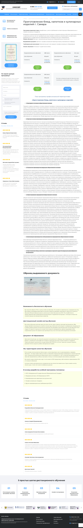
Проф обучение (50, 14)
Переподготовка (23, 14)
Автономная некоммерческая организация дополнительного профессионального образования (14, 520)
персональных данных (10, 113)
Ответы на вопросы (12, 28)
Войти (79, 2)
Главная (7, 14)
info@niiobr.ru (52, 2)
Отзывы (69, 14)
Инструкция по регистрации (11, 21)
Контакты (75, 14)
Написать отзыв (32, 400)
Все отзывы (25, 400)
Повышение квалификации (36, 14)
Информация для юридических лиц (12, 36)
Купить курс (37, 67)
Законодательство (61, 14)
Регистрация (71, 2)
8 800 (36, 6)
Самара (62, 2)
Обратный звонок (52, 7)
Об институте (13, 14)
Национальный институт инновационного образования (16, 7)
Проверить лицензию (11, 65)
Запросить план (67, 89)
